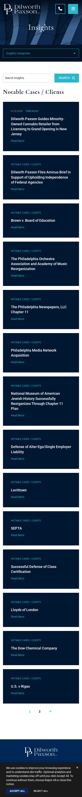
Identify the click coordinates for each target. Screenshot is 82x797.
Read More (17, 140)
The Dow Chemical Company (34, 648)
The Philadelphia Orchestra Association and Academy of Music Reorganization (39, 264)
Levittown (19, 490)
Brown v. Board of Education (33, 220)
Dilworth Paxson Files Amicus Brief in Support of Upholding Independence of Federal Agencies (41, 177)
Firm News (32, 111)
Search (64, 78)
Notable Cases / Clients (26, 164)
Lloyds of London (24, 610)
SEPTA (16, 528)
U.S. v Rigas (20, 686)
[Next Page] (50, 711)
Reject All (41, 790)
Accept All (17, 790)
